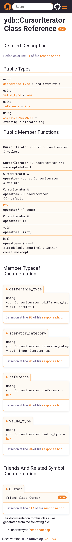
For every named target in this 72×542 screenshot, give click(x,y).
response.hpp (50, 56)
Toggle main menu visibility (65, 6)
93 (30, 317)
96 (30, 361)
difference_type (16, 84)
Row (29, 95)
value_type (12, 95)
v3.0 (55, 539)
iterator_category (18, 117)
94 (30, 449)
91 (28, 56)
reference (11, 106)
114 (31, 508)
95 (30, 405)
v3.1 (48, 539)
